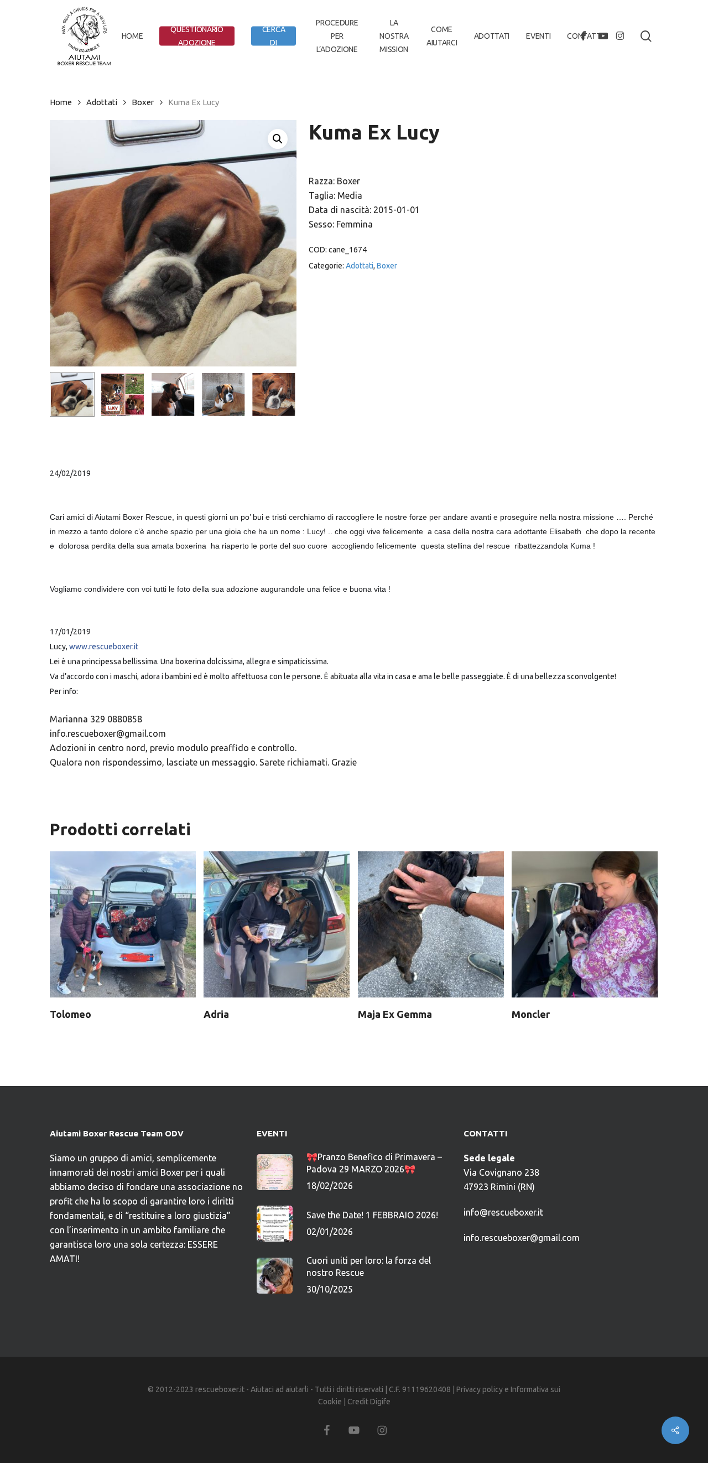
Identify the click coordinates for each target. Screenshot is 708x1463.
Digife (380, 1401)
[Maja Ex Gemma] (431, 924)
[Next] (278, 394)
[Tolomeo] (123, 924)
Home (61, 102)
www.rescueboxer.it (103, 646)
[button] (278, 139)
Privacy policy (479, 1389)
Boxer (143, 102)
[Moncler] (585, 924)
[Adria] (277, 924)
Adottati (101, 102)
